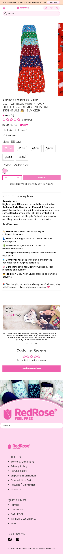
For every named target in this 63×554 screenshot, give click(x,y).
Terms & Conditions (22, 461)
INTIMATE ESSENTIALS (23, 519)
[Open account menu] (46, 8)
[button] (11, 119)
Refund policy (19, 471)
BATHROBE (17, 514)
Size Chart (11, 135)
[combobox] (30, 13)
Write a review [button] (31, 368)
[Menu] (4, 8)
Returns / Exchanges (23, 485)
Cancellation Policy (22, 480)
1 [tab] (26, 343)
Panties (15, 505)
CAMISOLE (17, 509)
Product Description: (18, 196)
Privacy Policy (19, 466)
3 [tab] (36, 343)
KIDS (13, 523)
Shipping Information (23, 475)
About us (16, 489)
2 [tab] (31, 343)
